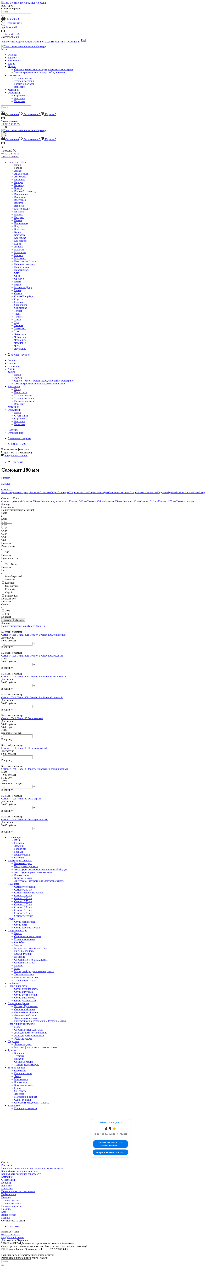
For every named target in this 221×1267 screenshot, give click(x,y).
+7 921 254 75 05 (10, 34)
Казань (18, 220)
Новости (6, 1182)
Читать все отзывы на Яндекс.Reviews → (110, 1144)
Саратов (18, 299)
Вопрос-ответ (8, 1214)
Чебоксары (20, 337)
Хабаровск (20, 334)
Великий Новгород (25, 191)
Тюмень (18, 325)
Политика (19, 101)
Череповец (20, 342)
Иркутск (19, 217)
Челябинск (20, 340)
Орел (17, 275)
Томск (17, 319)
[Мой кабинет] (3, 31)
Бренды (5, 1217)
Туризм (172, 492)
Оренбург (19, 278)
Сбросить (19, 620)
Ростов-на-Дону (23, 287)
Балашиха (19, 179)
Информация (8, 1194)
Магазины (13, 89)
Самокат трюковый (12, 501)
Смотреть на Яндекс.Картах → (110, 1152)
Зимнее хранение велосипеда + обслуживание (39, 72)
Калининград (21, 223)
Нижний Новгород (24, 264)
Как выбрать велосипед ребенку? (19, 1171)
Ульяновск (20, 328)
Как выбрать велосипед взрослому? (21, 1174)
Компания (6, 1176)
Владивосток (21, 194)
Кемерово (19, 229)
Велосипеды (8, 492)
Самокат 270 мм (167, 501)
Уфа (16, 331)
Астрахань (20, 176)
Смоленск (19, 302)
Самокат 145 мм (78, 501)
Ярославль (20, 348)
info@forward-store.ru (16, 455)
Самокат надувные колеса (54, 501)
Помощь (6, 1197)
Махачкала (20, 252)
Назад (17, 165)
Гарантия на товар (24, 83)
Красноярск (20, 240)
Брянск (18, 188)
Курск (17, 243)
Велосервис (14, 60)
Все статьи (7, 1165)
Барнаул (18, 182)
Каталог (12, 57)
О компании (14, 92)
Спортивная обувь (98, 492)
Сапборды (63, 492)
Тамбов (18, 310)
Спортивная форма (119, 492)
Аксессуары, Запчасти (27, 492)
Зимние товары (184, 492)
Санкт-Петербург (23, 296)
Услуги (12, 66)
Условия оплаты (23, 78)
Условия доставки (24, 81)
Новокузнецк (21, 267)
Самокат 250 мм (113, 501)
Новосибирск (21, 270)
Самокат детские (185, 501)
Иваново (19, 211)
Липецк (18, 246)
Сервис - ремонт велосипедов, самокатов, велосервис (43, 69)
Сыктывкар (20, 307)
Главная (12, 54)
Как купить (14, 75)
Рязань (17, 290)
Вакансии (19, 86)
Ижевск (18, 214)
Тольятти (19, 316)
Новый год (199, 492)
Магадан (19, 249)
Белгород (19, 185)
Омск (17, 272)
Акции (11, 63)
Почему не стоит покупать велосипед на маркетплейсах (32, 1168)
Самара (18, 293)
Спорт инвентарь (78, 492)
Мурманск (20, 258)
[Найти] (2, 15)
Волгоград (20, 200)
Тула (16, 322)
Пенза (17, 281)
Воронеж (19, 205)
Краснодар (20, 237)
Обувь (54, 492)
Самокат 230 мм (96, 501)
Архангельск (21, 173)
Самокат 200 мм (31, 501)
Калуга (18, 226)
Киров (17, 232)
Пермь (17, 284)
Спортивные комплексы (143, 492)
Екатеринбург (22, 208)
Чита (17, 345)
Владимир (20, 197)
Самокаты (45, 492)
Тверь (17, 313)
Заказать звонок (10, 156)
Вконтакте (17, 462)
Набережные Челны (25, 261)
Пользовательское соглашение (18, 1191)
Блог (3, 1211)
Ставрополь (20, 305)
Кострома (19, 235)
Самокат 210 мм (149, 501)
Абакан (18, 170)
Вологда (18, 202)
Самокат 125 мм (131, 501)
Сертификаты (21, 95)
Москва (18, 255)
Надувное (162, 492)
